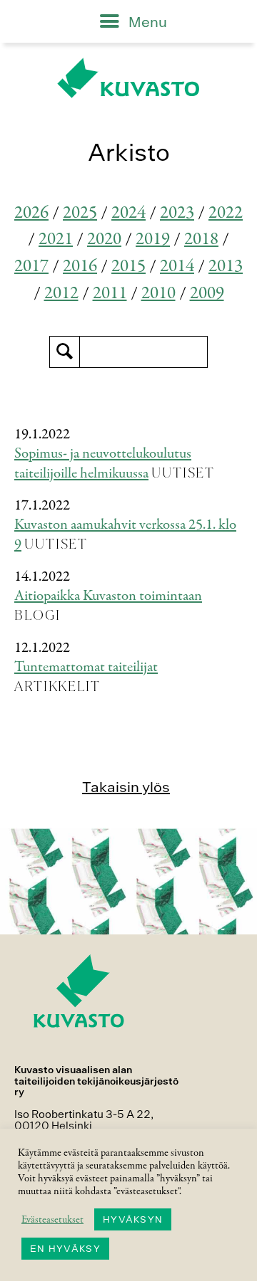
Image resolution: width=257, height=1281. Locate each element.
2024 (128, 213)
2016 (80, 266)
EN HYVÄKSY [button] (65, 1248)
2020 (104, 239)
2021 (56, 239)
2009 (207, 293)
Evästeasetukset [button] (52, 1219)
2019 (153, 239)
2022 (225, 213)
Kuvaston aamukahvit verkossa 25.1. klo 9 (125, 535)
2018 (201, 239)
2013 (225, 266)
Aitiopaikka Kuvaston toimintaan (108, 596)
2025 (80, 213)
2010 (158, 293)
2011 (110, 293)
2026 (31, 213)
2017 (31, 266)
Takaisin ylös (126, 787)
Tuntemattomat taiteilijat (86, 667)
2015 (128, 266)
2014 (177, 266)
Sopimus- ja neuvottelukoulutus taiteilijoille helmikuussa (102, 464)
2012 (61, 293)
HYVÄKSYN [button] (133, 1219)
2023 (177, 213)
